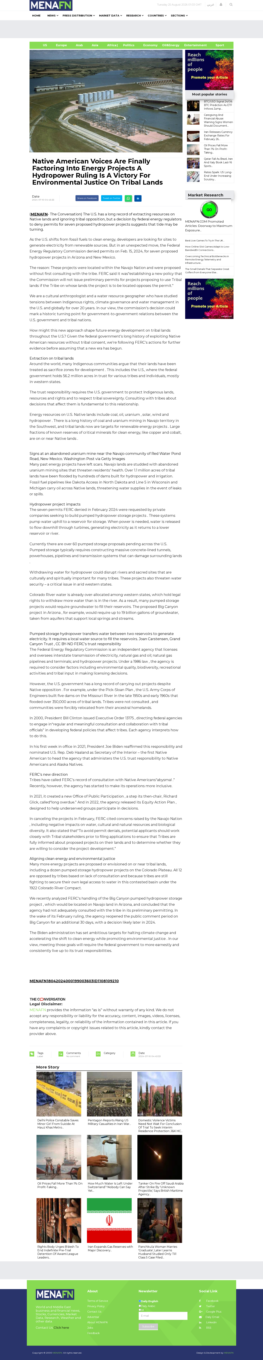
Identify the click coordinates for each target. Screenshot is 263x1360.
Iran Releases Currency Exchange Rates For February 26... (218, 135)
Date (36, 196)
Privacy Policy (96, 1306)
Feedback (93, 1333)
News (51, 15)
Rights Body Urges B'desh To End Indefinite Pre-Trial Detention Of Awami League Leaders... (58, 1252)
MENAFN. (58, 1352)
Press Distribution (77, 15)
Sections (178, 15)
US (41, 45)
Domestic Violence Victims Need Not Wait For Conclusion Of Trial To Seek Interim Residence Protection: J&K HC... (160, 1126)
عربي (210, 4)
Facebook (211, 1301)
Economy (150, 45)
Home (36, 15)
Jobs (90, 1327)
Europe (61, 45)
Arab (79, 45)
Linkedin (211, 1322)
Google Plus (213, 1311)
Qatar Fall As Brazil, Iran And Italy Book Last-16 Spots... (218, 162)
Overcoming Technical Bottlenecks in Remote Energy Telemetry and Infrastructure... (207, 259)
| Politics (128, 45)
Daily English (149, 1301)
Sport (217, 45)
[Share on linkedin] (138, 198)
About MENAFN (97, 1322)
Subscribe (148, 1326)
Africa (111, 45)
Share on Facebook (87, 198)
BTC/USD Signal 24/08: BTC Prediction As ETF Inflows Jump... (218, 105)
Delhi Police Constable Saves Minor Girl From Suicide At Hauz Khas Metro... (57, 1124)
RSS (208, 1327)
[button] (221, 4)
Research (133, 15)
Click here (61, 1327)
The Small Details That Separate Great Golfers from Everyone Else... (207, 271)
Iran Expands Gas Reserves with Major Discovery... (110, 1248)
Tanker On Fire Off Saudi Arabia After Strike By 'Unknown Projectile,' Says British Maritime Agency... (161, 1189)
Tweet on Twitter (111, 198)
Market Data (109, 15)
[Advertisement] (133, 29)
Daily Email (212, 1317)
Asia (95, 45)
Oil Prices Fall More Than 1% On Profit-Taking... (216, 149)
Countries (156, 15)
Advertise (93, 1317)
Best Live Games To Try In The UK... (205, 240)
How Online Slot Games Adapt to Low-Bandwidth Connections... (207, 248)
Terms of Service (97, 1301)
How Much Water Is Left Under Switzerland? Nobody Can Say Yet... (110, 1187)
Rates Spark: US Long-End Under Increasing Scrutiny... (218, 176)
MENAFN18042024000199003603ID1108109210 (74, 981)
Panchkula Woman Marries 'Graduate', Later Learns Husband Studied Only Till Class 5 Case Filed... (157, 1252)
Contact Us (94, 1311)
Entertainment (190, 45)
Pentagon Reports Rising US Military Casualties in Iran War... (109, 1122)
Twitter (210, 1306)
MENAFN (39, 214)
